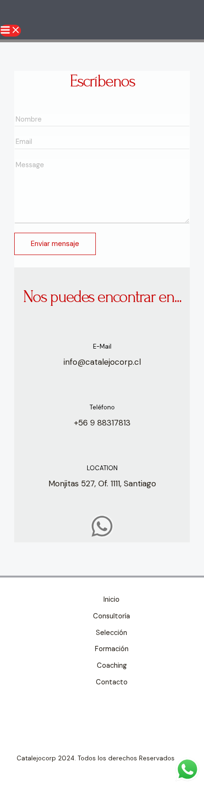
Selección (111, 632)
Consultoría (111, 616)
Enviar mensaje (55, 243)
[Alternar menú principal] (10, 31)
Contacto (112, 682)
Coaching (112, 665)
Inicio (111, 599)
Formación (112, 648)
